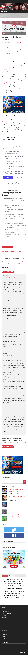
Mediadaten (5, 617)
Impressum (5, 627)
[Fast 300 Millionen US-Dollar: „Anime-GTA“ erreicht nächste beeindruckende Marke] (4, 504)
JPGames (4, 246)
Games (5, 576)
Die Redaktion (5, 611)
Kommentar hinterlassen (7, 271)
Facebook (4, 634)
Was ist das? (5, 646)
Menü (5, 11)
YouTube (4, 638)
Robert (16, 42)
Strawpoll (8, 120)
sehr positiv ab (6, 83)
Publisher (11, 576)
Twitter (3, 636)
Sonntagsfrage (10, 246)
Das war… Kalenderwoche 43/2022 (17, 255)
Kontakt (4, 615)
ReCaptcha (9, 124)
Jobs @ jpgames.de (6, 613)
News (4, 33)
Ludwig (17, 493)
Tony (16, 500)
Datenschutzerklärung (8, 122)
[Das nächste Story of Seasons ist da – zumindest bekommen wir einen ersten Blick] (4, 518)
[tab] (5, 576)
